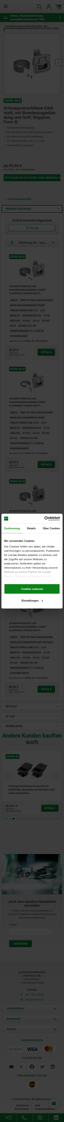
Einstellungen (30, 600)
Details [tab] (31, 528)
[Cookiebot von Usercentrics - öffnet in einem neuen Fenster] (45, 518)
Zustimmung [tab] (12, 528)
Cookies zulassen (32, 588)
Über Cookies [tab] (51, 528)
